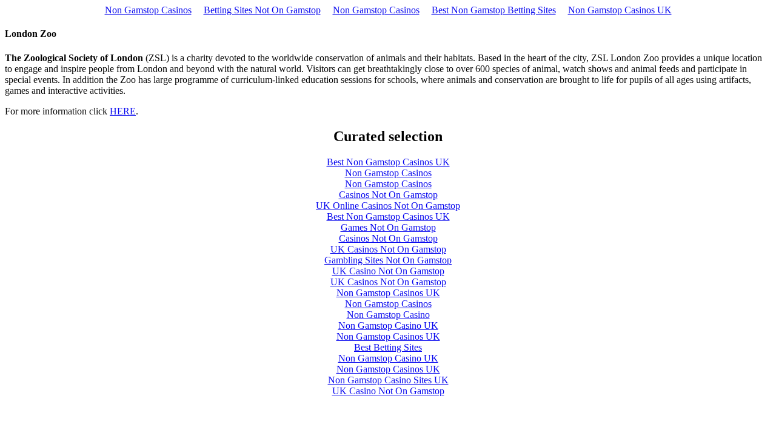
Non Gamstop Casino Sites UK (388, 380)
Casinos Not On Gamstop (388, 195)
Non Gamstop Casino (388, 314)
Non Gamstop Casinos (148, 10)
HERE (123, 111)
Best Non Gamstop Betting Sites (494, 10)
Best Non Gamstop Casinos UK (388, 162)
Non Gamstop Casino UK (388, 325)
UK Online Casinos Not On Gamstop (388, 205)
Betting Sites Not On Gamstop (262, 10)
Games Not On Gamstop (388, 227)
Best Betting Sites (388, 347)
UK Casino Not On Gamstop (388, 271)
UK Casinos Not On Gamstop (388, 249)
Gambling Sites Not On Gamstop (388, 260)
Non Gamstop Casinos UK (620, 10)
